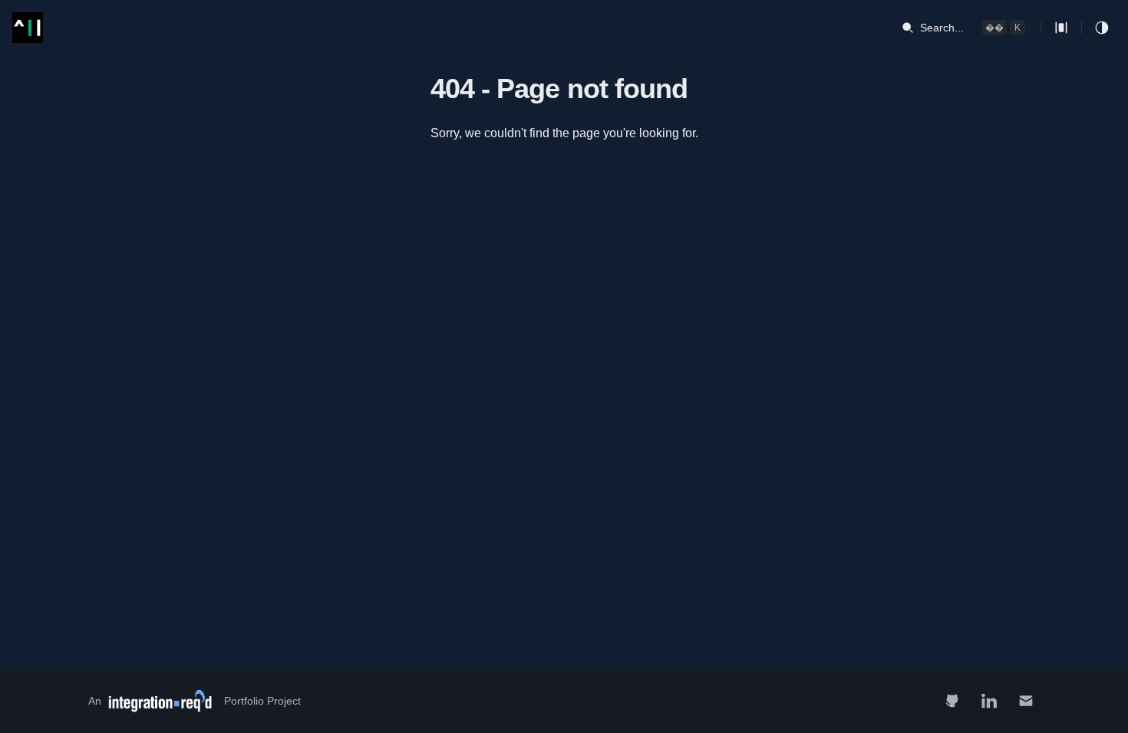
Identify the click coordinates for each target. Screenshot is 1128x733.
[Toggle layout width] (1061, 27)
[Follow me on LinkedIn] (989, 701)
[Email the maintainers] (1026, 701)
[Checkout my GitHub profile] (952, 701)
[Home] (27, 27)
